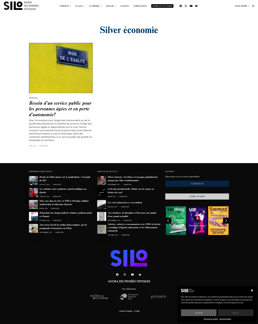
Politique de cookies (211, 319)
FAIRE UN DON (197, 196)
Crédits (137, 311)
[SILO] (23, 5)
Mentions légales (225, 319)
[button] (252, 290)
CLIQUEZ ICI (197, 183)
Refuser (235, 312)
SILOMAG (33, 98)
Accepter (199, 312)
